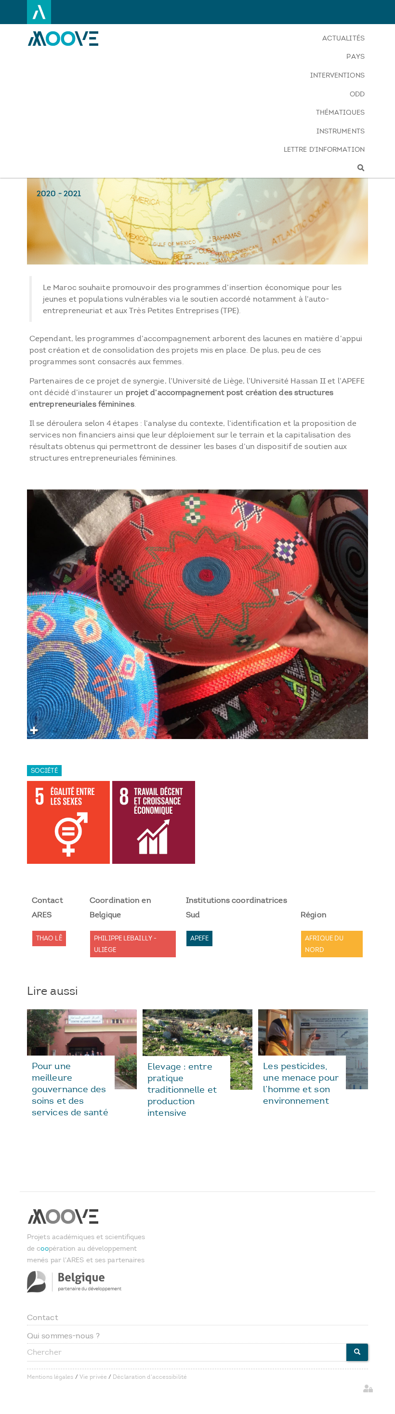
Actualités (343, 38)
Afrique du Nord (324, 944)
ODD (357, 94)
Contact (42, 1317)
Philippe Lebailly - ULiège (125, 944)
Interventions (337, 75)
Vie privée (93, 1377)
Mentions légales (50, 1377)
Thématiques (340, 112)
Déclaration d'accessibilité (150, 1377)
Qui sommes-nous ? (63, 1335)
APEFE (199, 938)
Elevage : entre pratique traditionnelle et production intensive (182, 1089)
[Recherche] (324, 168)
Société (44, 770)
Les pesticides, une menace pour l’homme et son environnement (301, 1083)
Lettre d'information (324, 149)
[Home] (69, 38)
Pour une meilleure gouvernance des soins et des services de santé (70, 1089)
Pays (355, 57)
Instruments (340, 131)
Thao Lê (49, 938)
